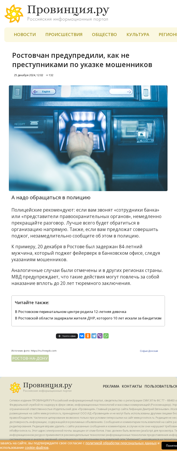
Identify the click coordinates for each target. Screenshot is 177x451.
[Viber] (100, 335)
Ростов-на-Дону (30, 358)
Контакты (132, 386)
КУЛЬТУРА (137, 34)
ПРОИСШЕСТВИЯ (63, 34)
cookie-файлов (37, 447)
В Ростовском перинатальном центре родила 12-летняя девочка (70, 311)
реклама (111, 386)
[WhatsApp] (106, 335)
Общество (104, 34)
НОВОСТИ (25, 34)
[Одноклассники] (87, 335)
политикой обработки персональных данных (121, 443)
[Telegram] (93, 335)
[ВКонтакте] (81, 335)
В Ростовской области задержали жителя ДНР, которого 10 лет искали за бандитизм (88, 318)
